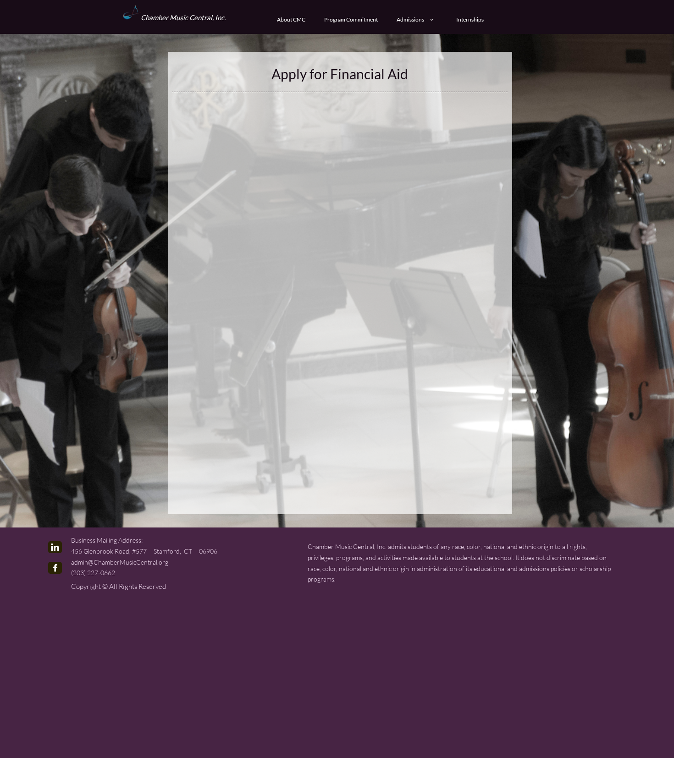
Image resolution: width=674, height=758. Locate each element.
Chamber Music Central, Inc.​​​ (183, 17)
